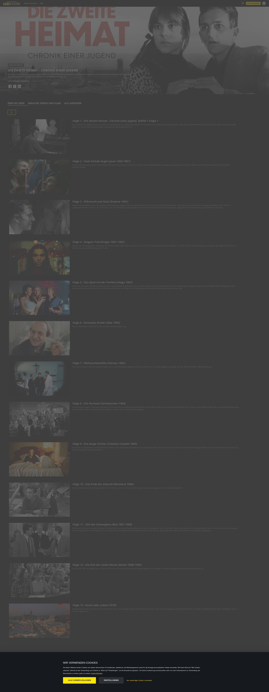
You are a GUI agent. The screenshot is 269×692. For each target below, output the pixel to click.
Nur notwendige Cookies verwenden (139, 680)
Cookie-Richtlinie (96, 673)
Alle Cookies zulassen (79, 680)
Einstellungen (111, 680)
